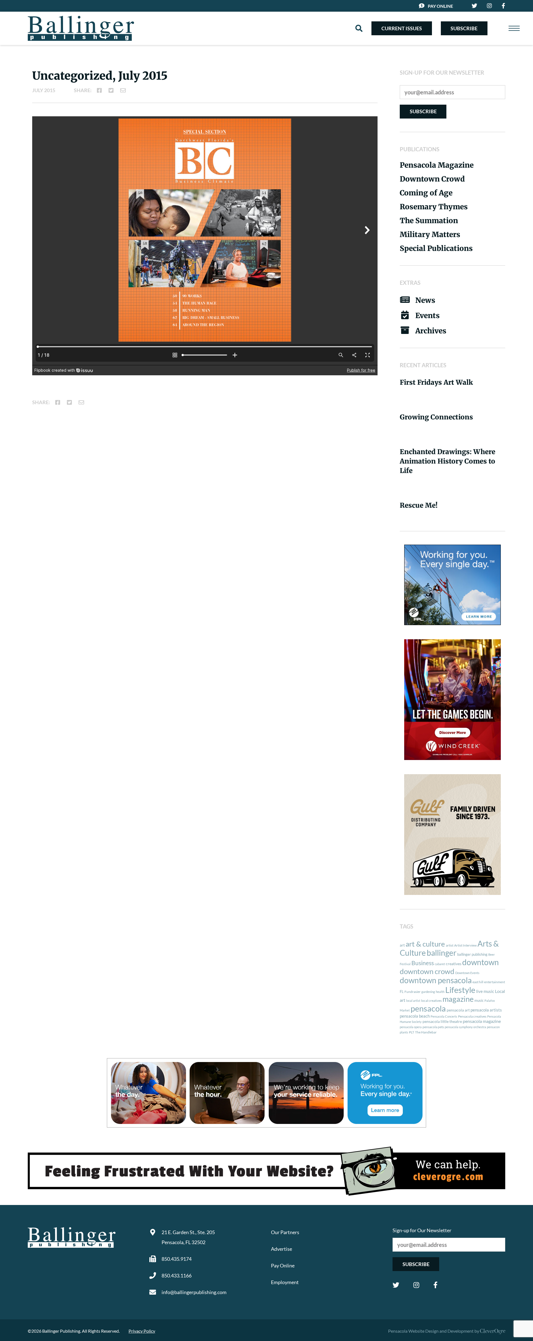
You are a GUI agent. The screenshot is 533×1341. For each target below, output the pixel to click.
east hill (477, 982)
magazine (458, 999)
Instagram (416, 1285)
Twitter (396, 1285)
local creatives (431, 1000)
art (402, 945)
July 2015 (43, 90)
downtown (480, 962)
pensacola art (458, 1010)
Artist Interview (465, 945)
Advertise (281, 1249)
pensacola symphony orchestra (465, 1027)
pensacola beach (415, 1015)
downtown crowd (427, 971)
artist (449, 945)
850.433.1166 (177, 1275)
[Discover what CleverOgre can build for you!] (266, 1171)
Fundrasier (412, 991)
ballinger (441, 952)
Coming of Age (426, 192)
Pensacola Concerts (444, 1016)
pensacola (428, 1008)
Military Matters (430, 234)
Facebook (435, 1285)
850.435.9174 (177, 1259)
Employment (285, 1282)
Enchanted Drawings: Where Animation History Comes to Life (447, 461)
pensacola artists (486, 1009)
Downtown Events (467, 973)
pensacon (493, 1027)
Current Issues (401, 28)
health (440, 991)
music (479, 1000)
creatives (453, 963)
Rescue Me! (419, 505)
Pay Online (440, 6)
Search (359, 28)
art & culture (425, 943)
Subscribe (464, 28)
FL (402, 991)
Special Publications (436, 248)
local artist (413, 1000)
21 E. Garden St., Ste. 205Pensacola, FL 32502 (188, 1237)
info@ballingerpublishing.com (194, 1292)
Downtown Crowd (432, 178)
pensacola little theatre (442, 1021)
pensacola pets (433, 1027)
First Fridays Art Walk (436, 382)
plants (404, 1032)
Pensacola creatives (472, 1016)
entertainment (494, 982)
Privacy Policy (142, 1331)
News (425, 300)
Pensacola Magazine (437, 165)
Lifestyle (460, 990)
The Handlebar (426, 1032)
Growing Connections (436, 417)
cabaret (440, 964)
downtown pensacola (436, 980)
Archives (430, 330)
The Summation (429, 220)
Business (422, 963)
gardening (428, 991)
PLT (411, 1032)
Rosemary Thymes (434, 206)
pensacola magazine (482, 1021)
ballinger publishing (472, 954)
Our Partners (285, 1232)
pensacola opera (411, 1027)
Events (427, 315)
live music (485, 991)
